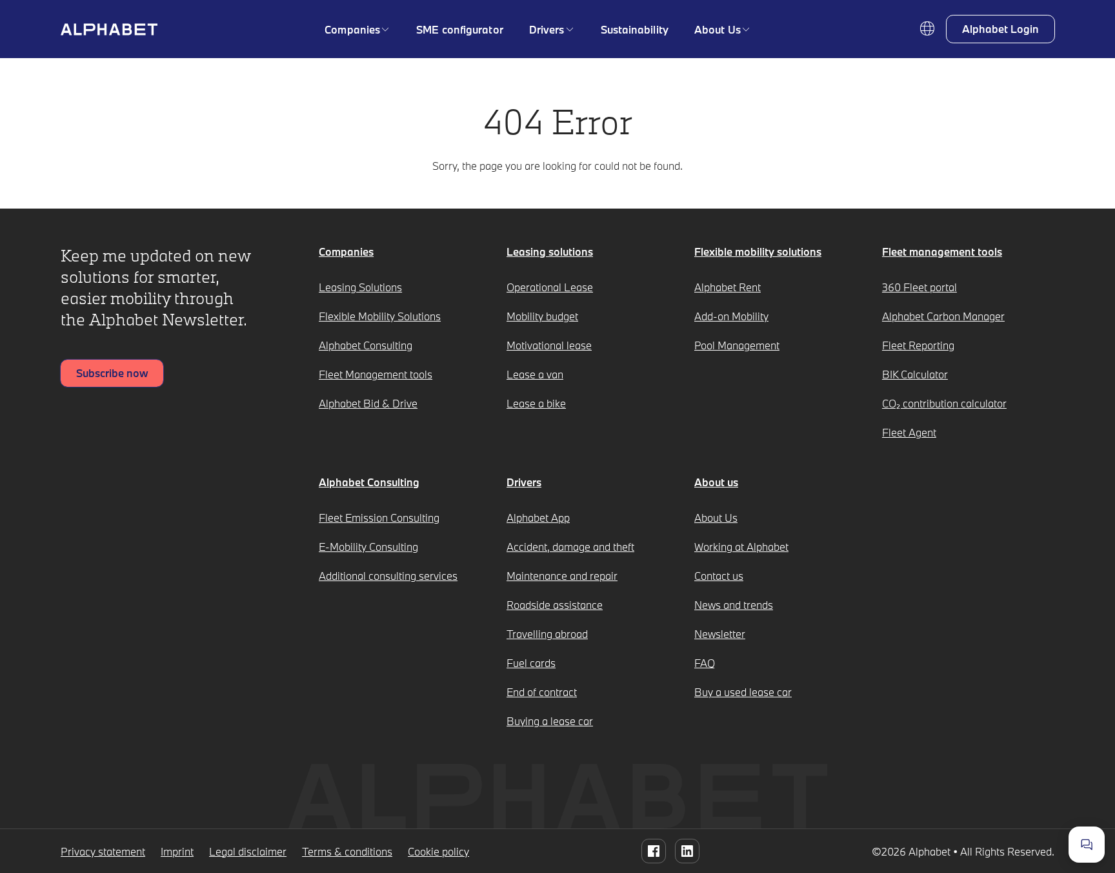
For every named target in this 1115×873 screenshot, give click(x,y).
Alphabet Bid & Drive (368, 403)
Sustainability (634, 29)
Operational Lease (550, 287)
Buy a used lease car (743, 692)
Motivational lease (549, 345)
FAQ (704, 663)
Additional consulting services (388, 575)
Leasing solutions (550, 251)
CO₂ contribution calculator (944, 403)
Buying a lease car (550, 721)
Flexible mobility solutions (757, 251)
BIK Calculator (915, 374)
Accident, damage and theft (570, 546)
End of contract (542, 692)
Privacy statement (103, 851)
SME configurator (459, 29)
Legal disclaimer (247, 851)
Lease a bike (536, 403)
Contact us (718, 575)
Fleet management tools (942, 251)
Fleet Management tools (375, 374)
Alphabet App (538, 517)
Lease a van (535, 374)
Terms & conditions (347, 851)
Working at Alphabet (741, 546)
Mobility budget (542, 316)
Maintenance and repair (562, 575)
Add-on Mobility (731, 316)
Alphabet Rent (727, 287)
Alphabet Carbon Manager (943, 316)
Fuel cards (531, 663)
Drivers (547, 29)
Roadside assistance (555, 604)
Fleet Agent (909, 432)
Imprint (177, 851)
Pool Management (736, 345)
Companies (352, 29)
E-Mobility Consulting (368, 546)
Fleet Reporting (918, 345)
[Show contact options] (1087, 845)
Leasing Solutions (360, 287)
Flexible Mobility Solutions (380, 316)
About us (716, 482)
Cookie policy (438, 851)
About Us (717, 29)
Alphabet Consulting (365, 345)
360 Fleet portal (919, 287)
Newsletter (719, 634)
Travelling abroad (547, 634)
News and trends (733, 604)
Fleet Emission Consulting (379, 517)
